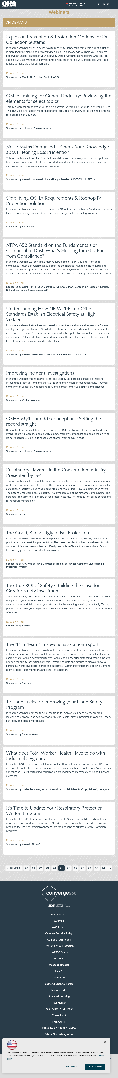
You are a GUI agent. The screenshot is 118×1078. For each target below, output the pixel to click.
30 (96, 868)
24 (54, 868)
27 (75, 868)
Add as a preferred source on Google (77, 4)
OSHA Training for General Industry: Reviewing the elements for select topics (58, 98)
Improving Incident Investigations (40, 372)
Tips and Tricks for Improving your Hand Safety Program (54, 704)
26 (68, 868)
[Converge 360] (59, 894)
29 (89, 868)
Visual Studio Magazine (59, 1034)
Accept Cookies (95, 1066)
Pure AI (59, 971)
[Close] (105, 1041)
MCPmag (59, 958)
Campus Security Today (59, 933)
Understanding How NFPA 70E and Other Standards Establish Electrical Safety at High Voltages (50, 314)
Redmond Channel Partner (59, 984)
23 (47, 868)
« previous (14, 868)
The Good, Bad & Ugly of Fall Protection (47, 532)
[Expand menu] (113, 5)
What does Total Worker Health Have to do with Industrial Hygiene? (55, 755)
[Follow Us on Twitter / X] (108, 4)
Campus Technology (59, 939)
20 (26, 868)
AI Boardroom (59, 914)
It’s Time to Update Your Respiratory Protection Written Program (54, 810)
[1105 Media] (59, 906)
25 (61, 868)
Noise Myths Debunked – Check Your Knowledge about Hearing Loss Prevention (57, 149)
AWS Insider (59, 927)
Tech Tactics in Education (59, 1009)
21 (33, 868)
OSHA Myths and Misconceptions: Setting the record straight (53, 421)
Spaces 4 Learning (59, 996)
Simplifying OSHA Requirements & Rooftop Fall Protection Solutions (55, 200)
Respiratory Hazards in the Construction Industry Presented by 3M (56, 472)
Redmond (59, 977)
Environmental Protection (59, 946)
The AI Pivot (59, 1015)
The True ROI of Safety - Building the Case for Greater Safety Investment (52, 588)
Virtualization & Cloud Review (59, 1028)
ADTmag (59, 921)
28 (82, 868)
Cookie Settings (70, 1066)
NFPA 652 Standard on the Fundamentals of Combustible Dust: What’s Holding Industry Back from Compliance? (56, 250)
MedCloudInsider (59, 965)
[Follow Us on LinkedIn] (103, 3)
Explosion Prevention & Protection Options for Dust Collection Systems (59, 39)
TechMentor (59, 1002)
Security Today (59, 990)
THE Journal (59, 1021)
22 (40, 868)
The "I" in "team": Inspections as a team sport (52, 643)
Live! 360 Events (59, 952)
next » (106, 868)
